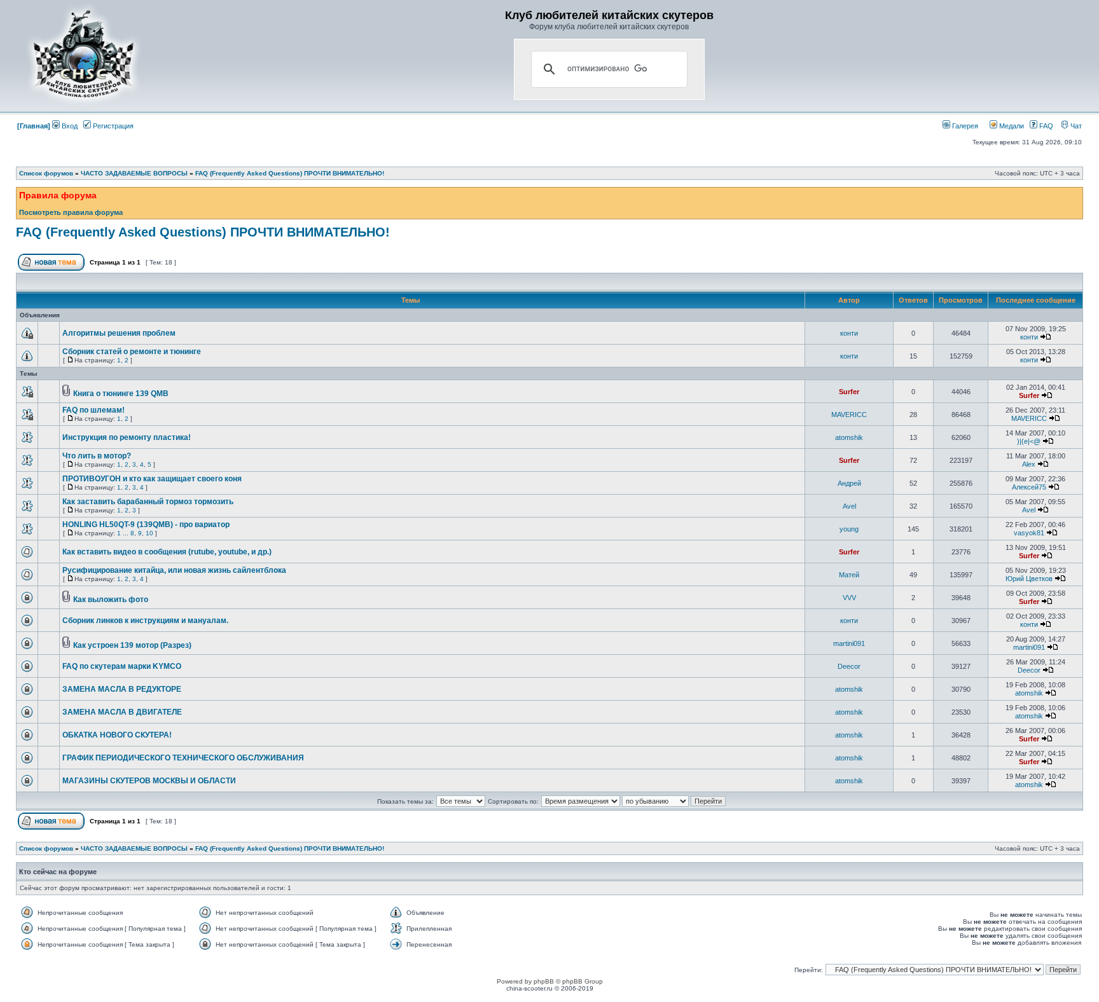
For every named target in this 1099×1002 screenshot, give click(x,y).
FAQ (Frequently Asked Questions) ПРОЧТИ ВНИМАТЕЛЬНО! (289, 173)
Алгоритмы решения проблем (119, 333)
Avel (849, 506)
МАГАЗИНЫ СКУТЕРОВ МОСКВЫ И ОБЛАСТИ (149, 780)
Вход (69, 126)
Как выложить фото (110, 599)
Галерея (964, 126)
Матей (849, 575)
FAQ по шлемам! (93, 410)
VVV (849, 597)
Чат (1075, 126)
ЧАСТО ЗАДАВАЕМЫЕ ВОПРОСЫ (134, 173)
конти (849, 333)
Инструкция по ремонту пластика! (126, 437)
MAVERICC (849, 414)
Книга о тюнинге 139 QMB (121, 393)
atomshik (849, 437)
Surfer (849, 391)
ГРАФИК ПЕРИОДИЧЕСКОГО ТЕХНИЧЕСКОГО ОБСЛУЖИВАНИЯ (183, 757)
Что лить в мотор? (96, 455)
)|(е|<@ (1028, 441)
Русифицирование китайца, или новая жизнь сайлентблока (174, 570)
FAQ (1045, 126)
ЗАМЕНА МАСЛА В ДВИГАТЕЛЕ (122, 712)
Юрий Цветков (1029, 578)
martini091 (849, 643)
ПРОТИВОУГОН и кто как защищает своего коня (152, 478)
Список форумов (46, 173)
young (849, 529)
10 (149, 533)
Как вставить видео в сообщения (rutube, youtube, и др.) (167, 551)
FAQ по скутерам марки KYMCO (121, 666)
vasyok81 (1029, 533)
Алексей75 (1029, 487)
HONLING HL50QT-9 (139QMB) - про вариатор (146, 524)
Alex (1028, 464)
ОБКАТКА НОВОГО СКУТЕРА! (117, 735)
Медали (1010, 126)
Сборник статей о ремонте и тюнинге (131, 351)
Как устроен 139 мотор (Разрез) (132, 645)
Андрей (849, 483)
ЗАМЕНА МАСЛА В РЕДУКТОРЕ (121, 689)
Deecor (849, 666)
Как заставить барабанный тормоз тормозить (147, 501)
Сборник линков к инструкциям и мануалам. (145, 620)
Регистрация (112, 126)
